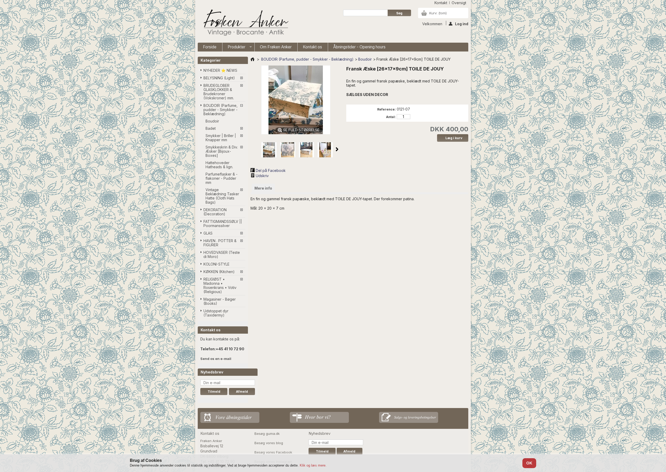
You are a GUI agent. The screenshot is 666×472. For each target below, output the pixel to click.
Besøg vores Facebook (273, 452)
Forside (209, 46)
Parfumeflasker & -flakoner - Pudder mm (222, 178)
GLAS (208, 233)
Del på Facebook (271, 170)
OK (529, 463)
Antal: (390, 117)
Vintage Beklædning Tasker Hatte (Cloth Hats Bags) (222, 195)
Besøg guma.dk (267, 433)
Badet (211, 128)
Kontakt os (312, 46)
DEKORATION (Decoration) (215, 212)
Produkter (233, 47)
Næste (337, 149)
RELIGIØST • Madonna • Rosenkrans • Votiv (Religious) (219, 285)
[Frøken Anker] (245, 23)
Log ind (461, 23)
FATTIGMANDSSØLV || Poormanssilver (222, 223)
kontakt (440, 3)
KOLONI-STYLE (216, 264)
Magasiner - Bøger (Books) (219, 301)
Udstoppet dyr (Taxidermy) (215, 313)
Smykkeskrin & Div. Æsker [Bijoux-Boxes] (222, 151)
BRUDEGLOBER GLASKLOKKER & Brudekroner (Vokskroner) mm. (218, 91)
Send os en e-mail (215, 359)
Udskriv (262, 175)
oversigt (459, 3)
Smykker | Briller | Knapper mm (221, 137)
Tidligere (255, 149)
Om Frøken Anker (276, 46)
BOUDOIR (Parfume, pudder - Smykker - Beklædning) (220, 109)
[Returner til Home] (252, 59)
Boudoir (212, 121)
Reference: (386, 109)
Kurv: (438, 13)
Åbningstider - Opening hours (359, 46)
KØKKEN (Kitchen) (219, 271)
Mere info (263, 188)
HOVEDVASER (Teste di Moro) (221, 254)
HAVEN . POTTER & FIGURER (219, 242)
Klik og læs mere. (313, 465)
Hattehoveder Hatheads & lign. (219, 164)
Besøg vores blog (268, 443)
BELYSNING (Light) (219, 78)
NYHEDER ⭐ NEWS (220, 70)
